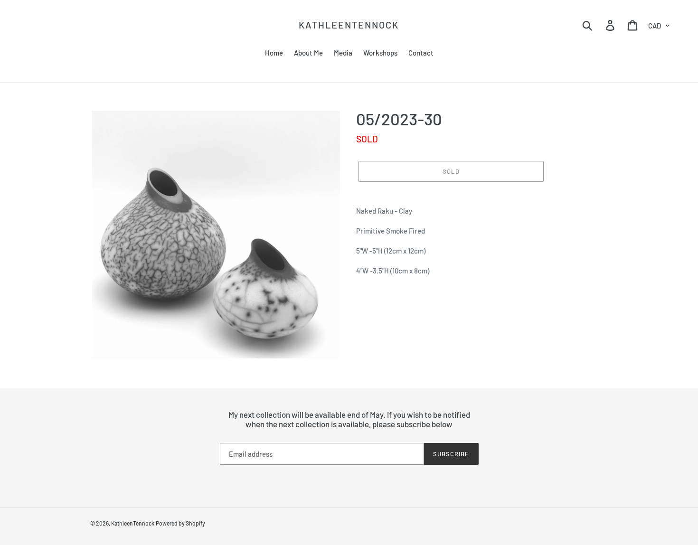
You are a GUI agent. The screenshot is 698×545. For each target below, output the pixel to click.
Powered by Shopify (180, 523)
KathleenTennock (349, 24)
